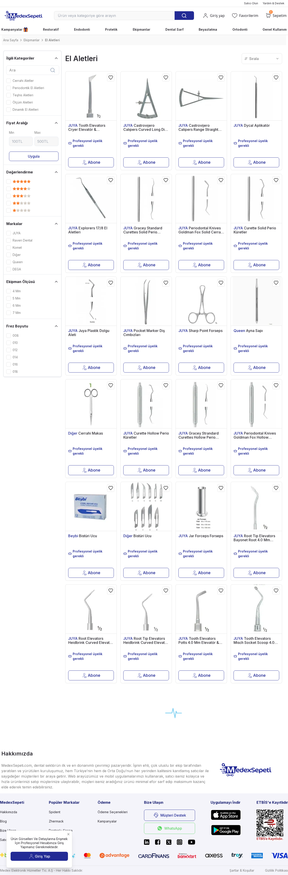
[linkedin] (146, 842)
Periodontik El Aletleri (28, 88)
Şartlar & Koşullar (242, 870)
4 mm (17, 291)
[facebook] (157, 842)
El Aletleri (52, 40)
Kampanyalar (11, 29)
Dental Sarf (174, 29)
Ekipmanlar (141, 29)
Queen (18, 262)
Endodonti (82, 29)
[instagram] (179, 842)
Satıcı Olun (251, 3)
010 (15, 342)
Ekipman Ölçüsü (20, 281)
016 (15, 364)
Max (37, 132)
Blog (3, 821)
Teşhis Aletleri (23, 95)
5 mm (16, 298)
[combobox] (262, 58)
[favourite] (110, 77)
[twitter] (168, 842)
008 (16, 335)
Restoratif (51, 29)
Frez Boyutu (17, 326)
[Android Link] (226, 830)
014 (15, 357)
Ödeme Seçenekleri (113, 812)
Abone (94, 162)
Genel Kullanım (275, 29)
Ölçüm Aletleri (23, 102)
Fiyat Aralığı (17, 123)
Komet (17, 247)
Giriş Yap (42, 856)
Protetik (111, 29)
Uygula (34, 156)
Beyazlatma (208, 29)
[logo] (23, 16)
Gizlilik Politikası (276, 870)
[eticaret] (272, 825)
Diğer (17, 254)
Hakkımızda (8, 812)
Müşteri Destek (173, 815)
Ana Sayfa (10, 40)
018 (15, 371)
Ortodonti (240, 29)
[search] (52, 70)
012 (15, 350)
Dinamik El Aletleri (25, 109)
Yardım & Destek (273, 3)
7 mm (17, 312)
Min (11, 132)
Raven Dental (22, 240)
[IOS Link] (226, 815)
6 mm (17, 305)
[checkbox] (8, 80)
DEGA (17, 269)
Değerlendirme (19, 172)
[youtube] (191, 842)
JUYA (16, 233)
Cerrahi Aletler (23, 80)
